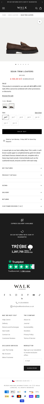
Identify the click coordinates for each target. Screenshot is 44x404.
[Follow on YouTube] (34, 295)
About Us (27, 320)
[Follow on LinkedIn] (22, 298)
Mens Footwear (7, 357)
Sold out (22, 131)
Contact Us (6, 334)
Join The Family (7, 350)
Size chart (38, 113)
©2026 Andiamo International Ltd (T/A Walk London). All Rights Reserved (22, 386)
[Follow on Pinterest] (28, 295)
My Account (6, 354)
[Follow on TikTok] (39, 295)
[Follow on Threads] (22, 295)
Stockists (27, 331)
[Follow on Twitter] (10, 295)
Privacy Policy (29, 334)
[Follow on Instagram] (16, 295)
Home (4, 15)
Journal (26, 323)
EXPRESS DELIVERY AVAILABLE (22, 223)
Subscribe (32, 368)
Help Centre (6, 320)
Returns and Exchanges (10, 327)
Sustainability (28, 327)
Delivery (5, 323)
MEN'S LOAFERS (13, 15)
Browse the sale (7, 96)
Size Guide (5, 331)
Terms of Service (29, 338)
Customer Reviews (8, 338)
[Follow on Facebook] (4, 295)
